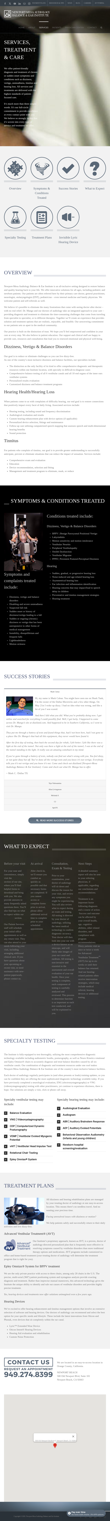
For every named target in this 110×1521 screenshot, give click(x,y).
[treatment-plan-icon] (42, 207)
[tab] (55, 692)
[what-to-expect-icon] (95, 158)
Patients (16, 878)
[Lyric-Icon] (68, 207)
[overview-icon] (15, 158)
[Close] (73, 1436)
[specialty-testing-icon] (15, 207)
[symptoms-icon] (42, 158)
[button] (101, 27)
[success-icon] (68, 158)
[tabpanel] (55, 737)
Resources (9, 918)
